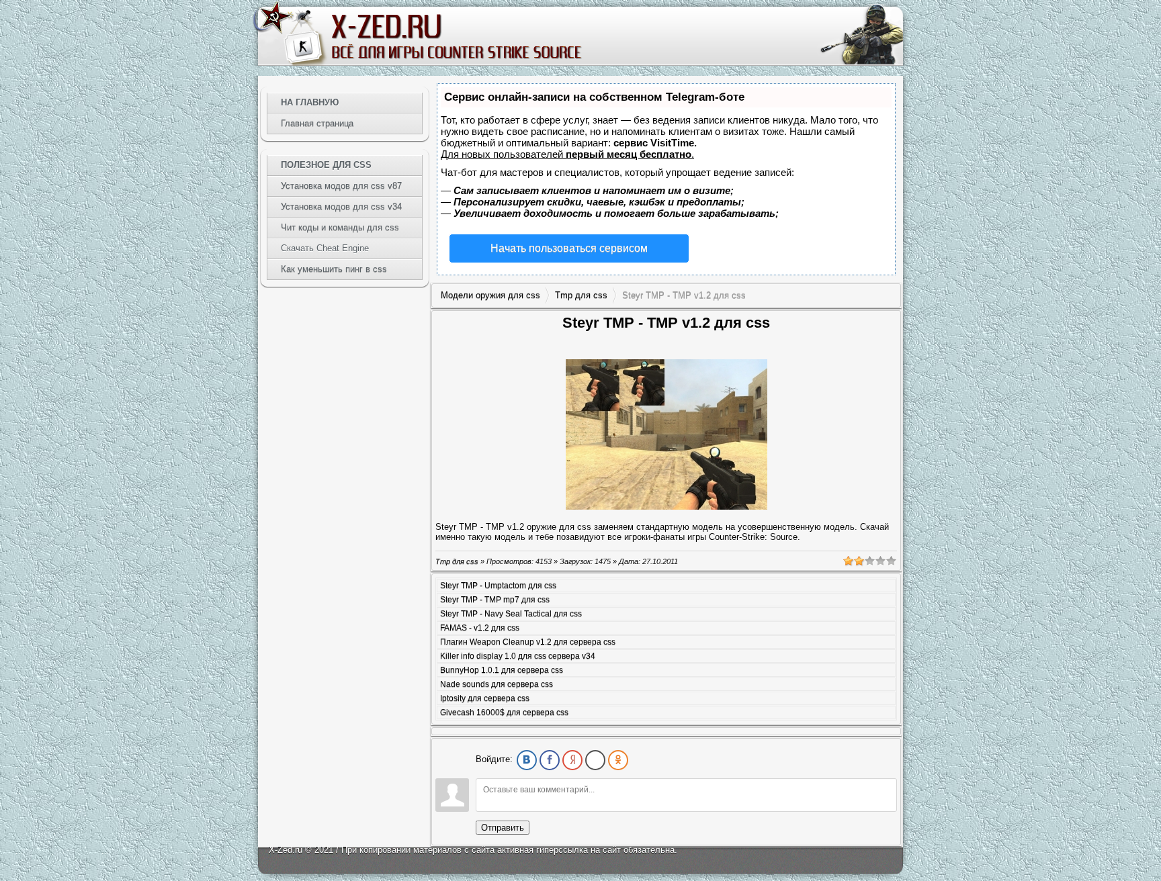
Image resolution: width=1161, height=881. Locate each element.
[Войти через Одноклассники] (618, 760)
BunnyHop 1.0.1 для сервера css (501, 670)
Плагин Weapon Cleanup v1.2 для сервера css (527, 642)
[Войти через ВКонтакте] (527, 760)
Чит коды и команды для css (340, 227)
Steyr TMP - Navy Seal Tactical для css (511, 613)
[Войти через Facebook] (550, 760)
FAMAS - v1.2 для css (479, 628)
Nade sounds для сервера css (496, 684)
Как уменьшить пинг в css (334, 269)
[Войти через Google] (595, 760)
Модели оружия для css (490, 295)
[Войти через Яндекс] (572, 760)
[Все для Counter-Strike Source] (456, 36)
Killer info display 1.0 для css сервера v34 (517, 656)
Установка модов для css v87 (341, 186)
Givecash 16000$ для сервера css (504, 712)
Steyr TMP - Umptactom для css (498, 585)
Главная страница (317, 123)
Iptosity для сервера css (484, 698)
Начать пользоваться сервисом (569, 248)
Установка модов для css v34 (341, 206)
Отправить (502, 828)
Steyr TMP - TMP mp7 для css (495, 599)
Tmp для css (581, 295)
